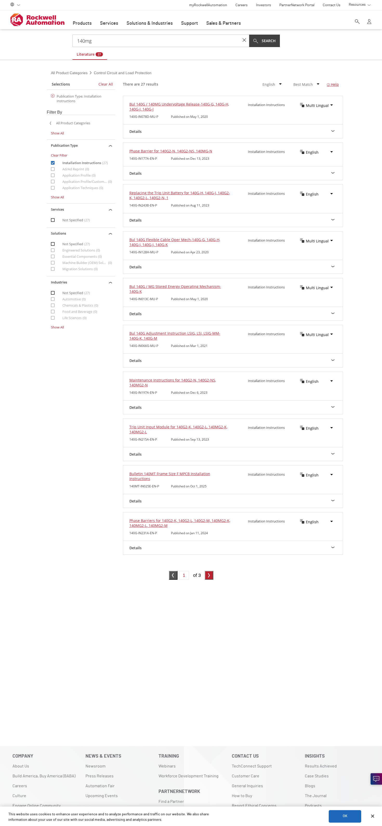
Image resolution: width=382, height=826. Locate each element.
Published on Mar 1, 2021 (189, 346)
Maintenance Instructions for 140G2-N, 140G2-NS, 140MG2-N (172, 383)
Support (189, 23)
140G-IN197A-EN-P (143, 392)
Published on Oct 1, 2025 (189, 486)
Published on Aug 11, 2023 (190, 205)
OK (345, 816)
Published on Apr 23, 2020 (190, 252)
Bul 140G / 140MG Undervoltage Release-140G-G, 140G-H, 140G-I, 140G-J (179, 107)
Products (82, 23)
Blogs (310, 786)
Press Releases (99, 776)
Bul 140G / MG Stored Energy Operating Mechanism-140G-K (175, 289)
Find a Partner (171, 801)
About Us (20, 766)
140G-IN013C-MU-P (143, 299)
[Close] (372, 816)
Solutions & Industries (150, 23)
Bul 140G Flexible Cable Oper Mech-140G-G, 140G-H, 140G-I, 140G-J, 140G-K (174, 242)
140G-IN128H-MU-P (143, 252)
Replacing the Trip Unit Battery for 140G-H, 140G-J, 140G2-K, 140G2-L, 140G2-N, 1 (179, 195)
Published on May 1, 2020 (189, 116)
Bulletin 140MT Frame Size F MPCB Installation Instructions (169, 476)
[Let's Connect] (376, 779)
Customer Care (245, 776)
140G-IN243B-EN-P (143, 205)
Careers (19, 786)
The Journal (316, 796)
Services (109, 23)
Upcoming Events (101, 796)
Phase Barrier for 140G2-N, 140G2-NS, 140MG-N (170, 151)
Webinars (167, 766)
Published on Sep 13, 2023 (190, 439)
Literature (89, 54)
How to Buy (242, 796)
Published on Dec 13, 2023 (190, 158)
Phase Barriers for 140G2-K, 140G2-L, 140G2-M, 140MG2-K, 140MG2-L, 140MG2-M (179, 523)
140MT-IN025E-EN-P (144, 486)
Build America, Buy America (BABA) (43, 776)
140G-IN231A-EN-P (143, 533)
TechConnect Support (252, 766)
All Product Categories (70, 73)
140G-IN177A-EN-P (143, 158)
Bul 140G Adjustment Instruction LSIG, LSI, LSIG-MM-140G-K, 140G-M (174, 336)
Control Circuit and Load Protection (122, 73)
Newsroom (95, 766)
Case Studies (317, 776)
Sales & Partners (223, 23)
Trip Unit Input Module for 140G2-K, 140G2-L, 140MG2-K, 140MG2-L (178, 429)
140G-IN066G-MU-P (143, 346)
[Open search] (357, 22)
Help (334, 84)
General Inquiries (247, 786)
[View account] (369, 22)
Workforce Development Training (189, 776)
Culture (19, 796)
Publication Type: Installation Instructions (79, 98)
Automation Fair (100, 786)
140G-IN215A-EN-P (143, 439)
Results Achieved (321, 766)
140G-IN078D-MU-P (143, 116)
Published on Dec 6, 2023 (189, 392)
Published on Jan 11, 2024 (189, 533)
